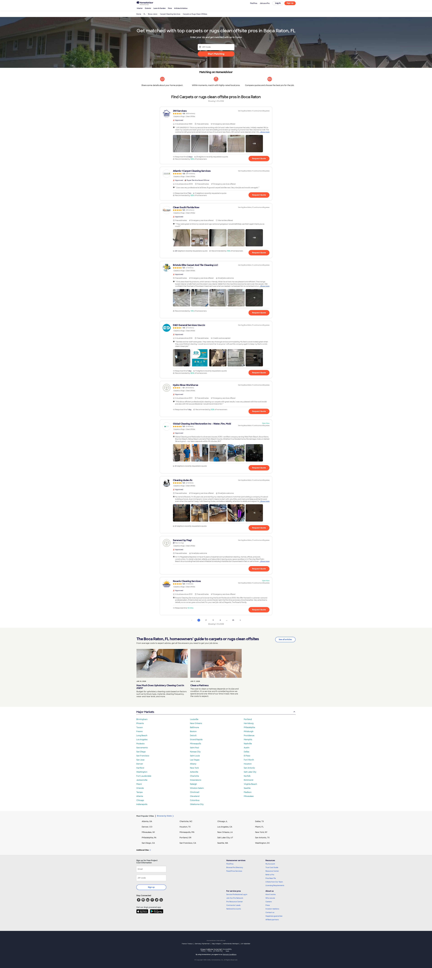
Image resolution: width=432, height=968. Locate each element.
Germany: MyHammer (202, 944)
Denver (139, 764)
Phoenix (140, 723)
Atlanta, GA (147, 821)
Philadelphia (249, 727)
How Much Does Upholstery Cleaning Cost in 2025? (160, 686)
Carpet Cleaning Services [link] (170, 14)
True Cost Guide (272, 867)
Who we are (270, 898)
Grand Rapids (196, 739)
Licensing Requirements (275, 885)
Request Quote (259, 158)
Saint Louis (195, 756)
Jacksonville (141, 780)
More (170, 8)
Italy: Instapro (216, 944)
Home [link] (138, 14)
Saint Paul (194, 747)
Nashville (248, 743)
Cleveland (194, 796)
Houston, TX (185, 827)
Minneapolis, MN (187, 832)
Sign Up (290, 3)
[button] (181, 143)
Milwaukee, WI (148, 832)
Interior (140, 8)
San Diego (141, 752)
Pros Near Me (271, 878)
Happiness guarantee (274, 916)
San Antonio (249, 768)
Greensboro (195, 780)
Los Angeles (141, 739)
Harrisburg (248, 723)
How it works (271, 894)
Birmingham (141, 719)
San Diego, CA (148, 843)
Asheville (194, 772)
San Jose (140, 760)
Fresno (139, 731)
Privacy (202, 950)
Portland (248, 719)
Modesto (140, 743)
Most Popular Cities (145, 816)
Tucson (139, 727)
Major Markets (145, 712)
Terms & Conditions (229, 954)
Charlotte (194, 776)
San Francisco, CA (188, 843)
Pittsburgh (248, 731)
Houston (248, 764)
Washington (141, 772)
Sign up (151, 887)
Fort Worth (249, 760)
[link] (216, 114)
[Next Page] (240, 620)
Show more (265, 132)
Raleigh (193, 784)
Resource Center (272, 871)
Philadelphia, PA (149, 837)
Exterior (148, 8)
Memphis (248, 739)
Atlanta (139, 796)
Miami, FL (259, 827)
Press (268, 905)
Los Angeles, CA (224, 827)
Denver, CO (147, 827)
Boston (193, 731)
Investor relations (272, 909)
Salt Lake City (250, 772)
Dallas (246, 752)
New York (194, 768)
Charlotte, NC (186, 821)
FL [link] (144, 14)
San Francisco (142, 756)
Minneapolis (195, 743)
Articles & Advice (180, 8)
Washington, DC (262, 843)
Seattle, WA (222, 843)
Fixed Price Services (234, 871)
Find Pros (229, 864)
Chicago (140, 800)
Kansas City (195, 752)
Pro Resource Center (234, 902)
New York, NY (261, 832)
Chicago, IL (222, 821)
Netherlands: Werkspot (231, 944)
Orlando (140, 788)
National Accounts (233, 909)
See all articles (285, 639)
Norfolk (247, 776)
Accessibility (227, 950)
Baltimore (194, 727)
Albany (193, 764)
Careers (269, 902)
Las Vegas (194, 760)
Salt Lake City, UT (225, 837)
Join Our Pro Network (234, 898)
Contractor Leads (233, 905)
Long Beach (141, 735)
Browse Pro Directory (234, 867)
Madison (247, 792)
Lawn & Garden (159, 8)
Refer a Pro (270, 875)
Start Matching (216, 53)
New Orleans (196, 723)
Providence (249, 735)
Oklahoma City (197, 804)
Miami (139, 784)
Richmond (248, 780)
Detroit (193, 735)
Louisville (194, 719)
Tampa (139, 792)
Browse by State (164, 816)
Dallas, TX (259, 821)
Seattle (247, 788)
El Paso (247, 756)
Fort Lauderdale (143, 776)
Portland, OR (185, 837)
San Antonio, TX (262, 837)
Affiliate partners (272, 920)
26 (233, 620)
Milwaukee (249, 796)
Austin (246, 747)
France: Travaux (187, 944)
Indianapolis (141, 804)
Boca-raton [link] (152, 14)
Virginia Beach (250, 784)
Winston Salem (197, 788)
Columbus (194, 800)
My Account (270, 864)
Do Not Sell (218, 950)
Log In (278, 3)
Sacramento (142, 747)
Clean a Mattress (199, 685)
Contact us (270, 912)
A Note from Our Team (274, 882)
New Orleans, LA (225, 832)
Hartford (140, 768)
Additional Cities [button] (142, 850)
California (209, 950)
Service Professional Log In (236, 894)
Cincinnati (194, 792)
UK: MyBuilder (245, 944)
